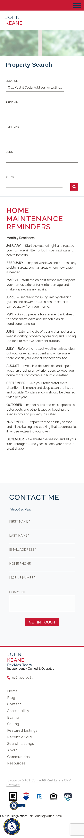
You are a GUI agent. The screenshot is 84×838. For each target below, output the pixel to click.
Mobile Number (22, 578)
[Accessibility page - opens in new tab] (17, 807)
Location (12, 80)
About (12, 750)
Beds (9, 151)
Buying (13, 717)
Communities (18, 757)
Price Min (12, 102)
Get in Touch (42, 622)
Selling (13, 724)
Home (12, 691)
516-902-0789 (22, 677)
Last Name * (19, 535)
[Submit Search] (74, 187)
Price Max (12, 127)
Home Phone (20, 563)
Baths (10, 176)
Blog (11, 698)
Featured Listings (22, 730)
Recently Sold (19, 737)
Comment (17, 592)
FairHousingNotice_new (45, 816)
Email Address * (22, 549)
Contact (14, 704)
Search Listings (20, 743)
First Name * (19, 521)
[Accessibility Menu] (11, 827)
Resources (16, 763)
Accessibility (18, 711)
